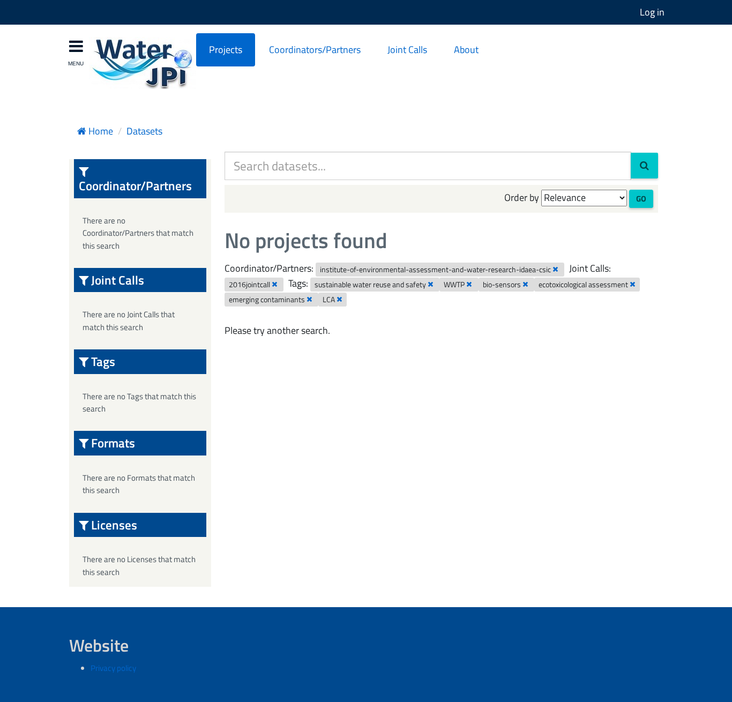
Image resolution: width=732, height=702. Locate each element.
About (466, 49)
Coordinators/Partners (315, 49)
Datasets (144, 131)
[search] (644, 165)
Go (641, 198)
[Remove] (555, 269)
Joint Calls (407, 49)
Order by (521, 197)
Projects (225, 49)
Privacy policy (113, 668)
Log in (652, 12)
